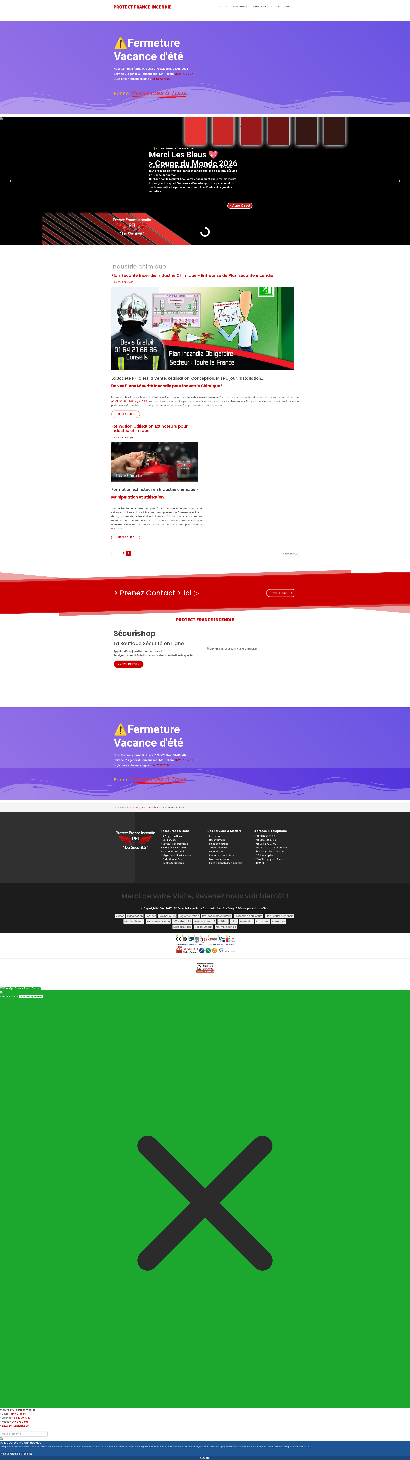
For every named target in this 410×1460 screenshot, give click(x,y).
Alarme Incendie (225, 927)
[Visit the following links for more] (122, 858)
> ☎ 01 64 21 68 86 (264, 836)
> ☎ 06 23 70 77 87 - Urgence (271, 847)
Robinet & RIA (167, 916)
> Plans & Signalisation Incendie (224, 863)
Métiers (223, 921)
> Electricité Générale (172, 863)
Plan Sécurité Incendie (279, 916)
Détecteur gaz (182, 927)
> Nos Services (168, 840)
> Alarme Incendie (217, 847)
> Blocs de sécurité (217, 843)
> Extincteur (214, 836)
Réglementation (189, 916)
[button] (10, 181)
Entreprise (278, 921)
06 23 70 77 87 (22, 1417)
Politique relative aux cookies (16, 1453)
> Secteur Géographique (174, 843)
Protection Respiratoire (217, 916)
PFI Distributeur (134, 921)
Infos (234, 921)
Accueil (224, 6)
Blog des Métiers (151, 807)
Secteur (151, 916)
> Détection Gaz (216, 851)
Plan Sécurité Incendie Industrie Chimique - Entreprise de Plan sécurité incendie (192, 275)
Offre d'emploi (182, 921)
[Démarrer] (114, 553)
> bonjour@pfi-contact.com (270, 851)
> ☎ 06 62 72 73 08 (265, 843)
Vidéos (120, 916)
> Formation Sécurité (172, 851)
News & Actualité (204, 921)
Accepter (205, 1458)
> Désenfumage (216, 840)
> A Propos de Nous (171, 836)
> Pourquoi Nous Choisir (174, 847)
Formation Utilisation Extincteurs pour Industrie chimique (149, 428)
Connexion (258, 6)
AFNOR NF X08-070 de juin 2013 (129, 401)
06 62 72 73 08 (20, 1421)
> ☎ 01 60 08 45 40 (265, 840)
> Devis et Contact (282, 6)
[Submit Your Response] (1, 1438)
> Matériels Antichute (219, 859)
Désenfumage (203, 927)
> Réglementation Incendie (176, 855)
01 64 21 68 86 (18, 1413)
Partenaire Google (158, 921)
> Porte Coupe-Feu (171, 859)
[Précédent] (119, 553)
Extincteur (262, 921)
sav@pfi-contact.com (15, 1426)
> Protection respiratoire (220, 855)
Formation (246, 921)
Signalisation (135, 916)
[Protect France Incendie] (142, 7)
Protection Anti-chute (248, 916)
